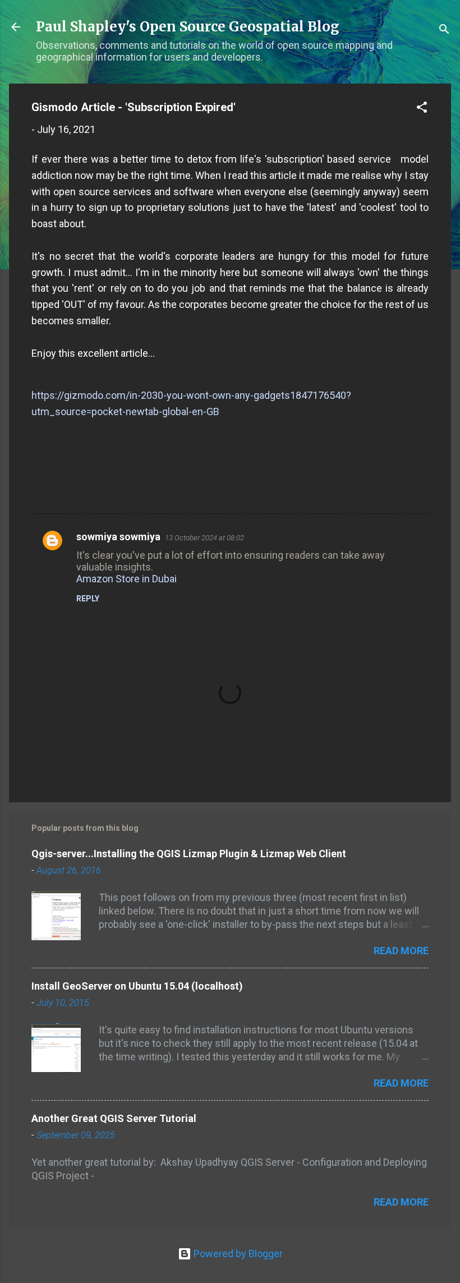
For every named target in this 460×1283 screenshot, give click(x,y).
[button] (422, 108)
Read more (401, 950)
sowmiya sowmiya (118, 536)
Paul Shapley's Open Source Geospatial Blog (187, 26)
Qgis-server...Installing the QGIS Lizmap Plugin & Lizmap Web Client (188, 853)
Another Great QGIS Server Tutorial (113, 1118)
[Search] (444, 30)
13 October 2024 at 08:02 (204, 538)
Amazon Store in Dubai (126, 579)
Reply (87, 598)
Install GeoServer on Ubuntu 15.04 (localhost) (137, 986)
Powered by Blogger (237, 1253)
